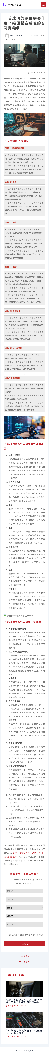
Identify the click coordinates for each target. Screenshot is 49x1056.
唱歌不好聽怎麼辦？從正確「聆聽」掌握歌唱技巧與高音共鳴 (24, 1001)
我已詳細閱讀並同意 (26, 935)
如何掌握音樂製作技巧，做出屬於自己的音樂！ (24, 1031)
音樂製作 (9, 1006)
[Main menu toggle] (43, 4)
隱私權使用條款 (35, 935)
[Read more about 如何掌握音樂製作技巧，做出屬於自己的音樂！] (24, 1019)
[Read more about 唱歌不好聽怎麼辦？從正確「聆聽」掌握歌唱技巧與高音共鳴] (24, 989)
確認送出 (24, 944)
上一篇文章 (24, 956)
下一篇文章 (24, 962)
